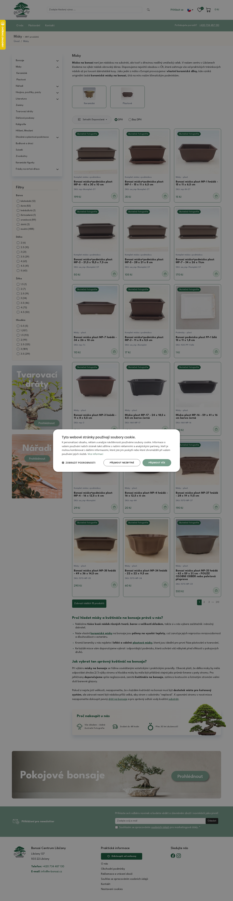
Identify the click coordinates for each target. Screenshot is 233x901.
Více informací (95, 453)
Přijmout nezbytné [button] (122, 462)
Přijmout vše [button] (157, 462)
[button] (78, 462)
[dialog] (116, 450)
